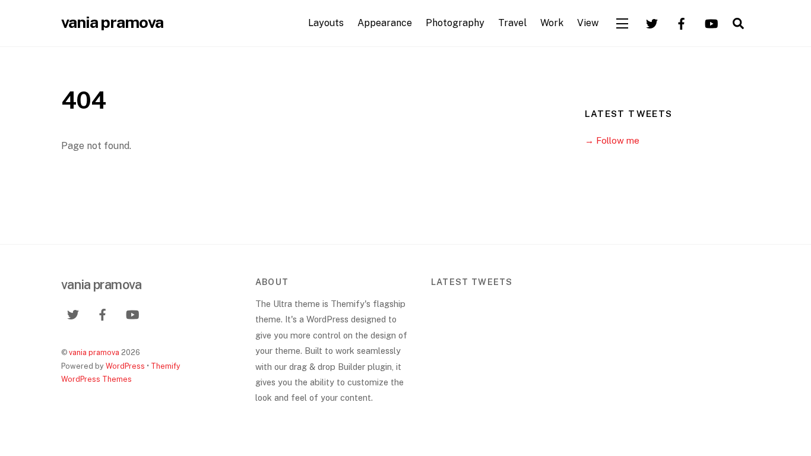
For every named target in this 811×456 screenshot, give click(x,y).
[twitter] (652, 22)
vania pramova (94, 352)
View (587, 22)
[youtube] (711, 22)
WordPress (125, 366)
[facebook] (681, 22)
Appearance (384, 22)
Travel (512, 22)
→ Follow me (612, 140)
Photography (455, 22)
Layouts (326, 22)
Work (551, 22)
